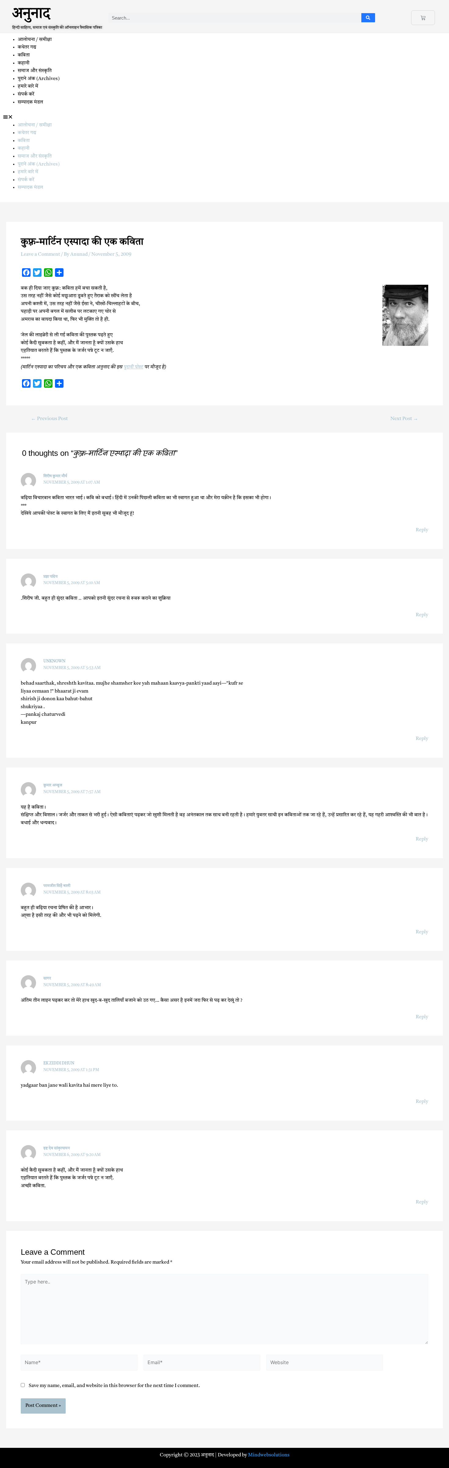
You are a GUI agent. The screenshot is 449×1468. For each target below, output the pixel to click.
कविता (24, 55)
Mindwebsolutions (269, 1455)
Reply (422, 530)
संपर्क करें (26, 94)
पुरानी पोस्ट (133, 366)
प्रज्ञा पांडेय (50, 577)
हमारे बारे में (28, 86)
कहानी (23, 63)
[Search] (368, 17)
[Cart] (423, 17)
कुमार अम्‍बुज (52, 785)
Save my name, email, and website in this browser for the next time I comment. (114, 1385)
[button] (224, 118)
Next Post (404, 418)
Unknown (54, 661)
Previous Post (49, 418)
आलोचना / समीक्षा (35, 39)
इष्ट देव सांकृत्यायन (56, 1148)
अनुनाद (31, 16)
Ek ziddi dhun (58, 1063)
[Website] (324, 1364)
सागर (47, 978)
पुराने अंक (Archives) (39, 78)
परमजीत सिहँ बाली (56, 886)
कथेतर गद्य (27, 47)
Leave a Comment (40, 254)
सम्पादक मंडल (30, 102)
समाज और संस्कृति (35, 70)
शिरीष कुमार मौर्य (55, 476)
